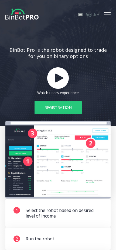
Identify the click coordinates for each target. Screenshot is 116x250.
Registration (58, 107)
